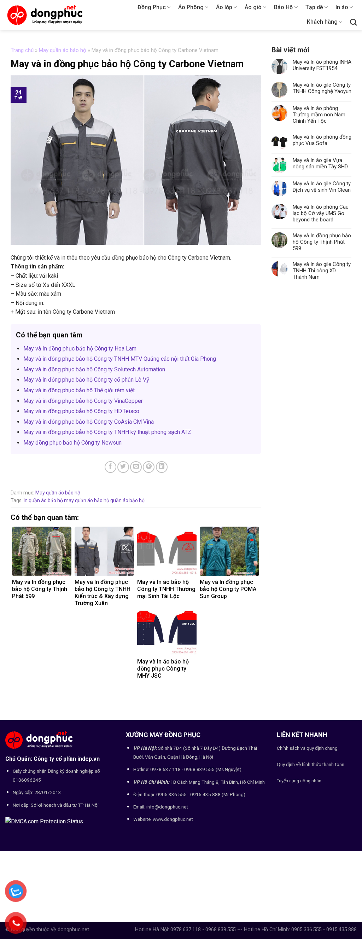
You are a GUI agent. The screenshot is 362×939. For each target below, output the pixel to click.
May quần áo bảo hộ (62, 50)
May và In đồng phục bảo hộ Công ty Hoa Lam (79, 348)
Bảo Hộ (283, 7)
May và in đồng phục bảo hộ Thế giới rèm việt (79, 390)
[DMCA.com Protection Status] (44, 821)
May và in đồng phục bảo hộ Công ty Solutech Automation (94, 369)
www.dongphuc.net (173, 819)
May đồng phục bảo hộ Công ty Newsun (72, 442)
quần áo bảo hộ (127, 500)
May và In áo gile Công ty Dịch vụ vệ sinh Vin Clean (322, 186)
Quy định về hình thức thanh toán (310, 764)
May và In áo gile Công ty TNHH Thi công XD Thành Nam (322, 270)
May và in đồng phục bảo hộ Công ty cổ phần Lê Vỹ (86, 379)
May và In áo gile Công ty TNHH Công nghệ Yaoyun (322, 88)
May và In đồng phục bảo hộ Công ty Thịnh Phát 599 (322, 241)
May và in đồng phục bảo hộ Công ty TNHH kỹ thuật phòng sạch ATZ (107, 432)
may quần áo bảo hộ (86, 500)
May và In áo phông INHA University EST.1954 (322, 65)
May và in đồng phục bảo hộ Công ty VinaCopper (83, 401)
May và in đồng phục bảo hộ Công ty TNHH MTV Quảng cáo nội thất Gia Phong (119, 358)
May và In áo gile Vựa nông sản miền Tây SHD (320, 163)
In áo (341, 7)
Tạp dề (314, 7)
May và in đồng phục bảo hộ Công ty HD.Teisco (81, 411)
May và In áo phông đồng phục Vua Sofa (322, 140)
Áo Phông (191, 7)
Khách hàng (322, 21)
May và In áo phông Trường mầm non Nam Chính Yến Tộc (319, 114)
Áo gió (253, 7)
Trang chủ (22, 50)
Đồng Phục (152, 7)
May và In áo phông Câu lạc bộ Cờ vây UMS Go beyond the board (321, 213)
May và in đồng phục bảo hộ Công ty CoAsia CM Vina (88, 421)
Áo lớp (224, 7)
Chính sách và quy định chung (307, 748)
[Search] (353, 22)
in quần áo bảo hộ (43, 500)
